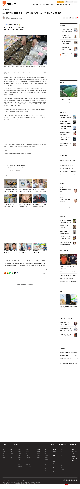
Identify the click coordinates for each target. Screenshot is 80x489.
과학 (11, 459)
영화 (45, 468)
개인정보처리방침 (9, 480)
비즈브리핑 (20, 466)
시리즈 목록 (54, 451)
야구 (61, 451)
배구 (61, 459)
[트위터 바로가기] (67, 480)
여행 (45, 462)
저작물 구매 (73, 454)
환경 (11, 455)
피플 (66, 5)
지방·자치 (38, 453)
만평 (53, 463)
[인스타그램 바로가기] (69, 480)
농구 (61, 457)
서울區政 (38, 455)
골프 (61, 455)
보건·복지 (11, 462)
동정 (53, 471)
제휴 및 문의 (10, 444)
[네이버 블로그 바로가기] (76, 480)
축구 (61, 453)
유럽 (27, 462)
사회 (37, 5)
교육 (11, 457)
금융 (19, 455)
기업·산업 (19, 451)
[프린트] (70, 18)
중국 (27, 453)
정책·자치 (48, 5)
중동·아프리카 (28, 457)
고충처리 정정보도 (74, 458)
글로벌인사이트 (28, 466)
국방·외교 (4, 457)
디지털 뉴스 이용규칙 (28, 480)
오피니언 (62, 5)
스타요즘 (62, 472)
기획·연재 (57, 5)
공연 (45, 470)
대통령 (4, 451)
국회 (3, 453)
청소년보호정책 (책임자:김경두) (19, 480)
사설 (53, 458)
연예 (73, 5)
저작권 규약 (73, 456)
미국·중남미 (28, 461)
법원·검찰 (7, 9)
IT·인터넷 (19, 462)
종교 (45, 461)
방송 (61, 465)
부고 (53, 473)
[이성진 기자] (4, 17)
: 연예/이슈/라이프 (65, 318)
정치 (34, 5)
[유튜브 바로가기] (72, 480)
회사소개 (73, 449)
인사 (53, 469)
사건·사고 (11, 451)
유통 (19, 459)
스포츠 (69, 5)
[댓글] (76, 18)
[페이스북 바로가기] (64, 480)
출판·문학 (46, 457)
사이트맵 (73, 460)
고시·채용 (38, 457)
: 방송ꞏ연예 (64, 250)
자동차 (19, 457)
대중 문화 (46, 459)
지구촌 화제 (28, 464)
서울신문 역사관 (74, 451)
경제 (40, 5)
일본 (27, 455)
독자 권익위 (73, 453)
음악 (45, 451)
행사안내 (4, 444)
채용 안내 (15, 444)
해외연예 (62, 469)
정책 (19, 464)
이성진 (7, 17)
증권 (19, 461)
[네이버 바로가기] (74, 480)
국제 (44, 5)
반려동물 (46, 466)
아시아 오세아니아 (29, 459)
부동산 (19, 453)
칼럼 (53, 459)
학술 (45, 453)
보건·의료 (11, 461)
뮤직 (61, 471)
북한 (3, 455)
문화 (52, 5)
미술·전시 (46, 455)
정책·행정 (38, 451)
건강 (45, 464)
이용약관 (4, 480)
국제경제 (27, 451)
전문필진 (54, 461)
